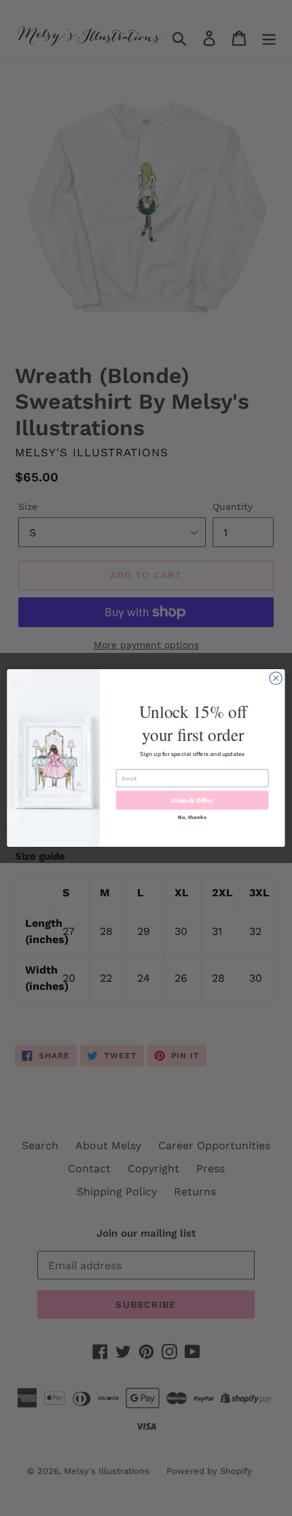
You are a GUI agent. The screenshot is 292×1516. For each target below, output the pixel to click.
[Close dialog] (276, 678)
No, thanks (192, 816)
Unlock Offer (192, 800)
